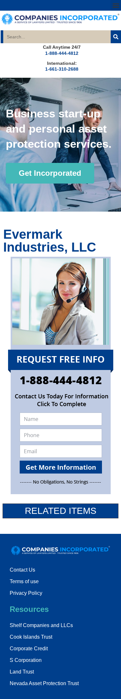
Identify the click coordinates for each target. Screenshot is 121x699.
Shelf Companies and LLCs (41, 625)
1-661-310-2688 (61, 69)
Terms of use (24, 581)
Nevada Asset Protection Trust (44, 683)
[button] (115, 5)
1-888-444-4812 (61, 53)
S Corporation (26, 660)
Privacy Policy (26, 593)
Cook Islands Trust (31, 637)
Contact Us (22, 570)
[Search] (116, 36)
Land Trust (22, 671)
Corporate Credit (29, 648)
